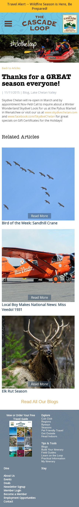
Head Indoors (49, 436)
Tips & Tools (49, 443)
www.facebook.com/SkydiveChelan (31, 116)
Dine (6, 468)
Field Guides (48, 452)
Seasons (46, 427)
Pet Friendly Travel (52, 430)
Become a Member (15, 494)
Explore (45, 415)
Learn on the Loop (52, 455)
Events (8, 479)
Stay (43, 468)
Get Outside (48, 433)
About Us (9, 475)
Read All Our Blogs (39, 401)
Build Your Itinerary (52, 449)
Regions (46, 421)
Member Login (12, 490)
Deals (7, 483)
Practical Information (53, 458)
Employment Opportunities (20, 497)
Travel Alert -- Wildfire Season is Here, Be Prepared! (39, 6)
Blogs (44, 446)
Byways (45, 424)
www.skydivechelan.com (61, 112)
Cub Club (46, 418)
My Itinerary (48, 461)
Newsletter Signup (14, 486)
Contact (8, 501)
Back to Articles (11, 68)
